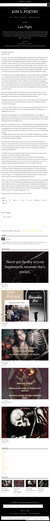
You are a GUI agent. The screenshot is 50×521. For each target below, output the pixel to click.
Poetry (3, 323)
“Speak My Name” (5, 441)
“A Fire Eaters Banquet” (6, 402)
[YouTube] (29, 1)
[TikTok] (27, 1)
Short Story (25, 22)
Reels (4, 465)
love (3, 454)
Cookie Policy (25, 518)
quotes (3, 284)
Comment (44, 226)
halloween (5, 451)
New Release (4, 325)
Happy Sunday (5, 286)
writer (29, 45)
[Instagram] (25, 1)
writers (32, 45)
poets (4, 462)
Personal (4, 456)
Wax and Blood (5, 363)
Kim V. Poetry (25, 12)
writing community (42, 45)
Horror (4, 452)
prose (16, 45)
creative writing (7, 45)
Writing (35, 45)
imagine (13, 45)
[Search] (48, 4)
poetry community (6, 460)
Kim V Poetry (25, 41)
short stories (20, 45)
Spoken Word (5, 468)
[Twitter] (22, 1)
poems (4, 457)
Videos (4, 470)
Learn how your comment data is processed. (31, 231)
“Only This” (41, 490)
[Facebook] (20, 1)
